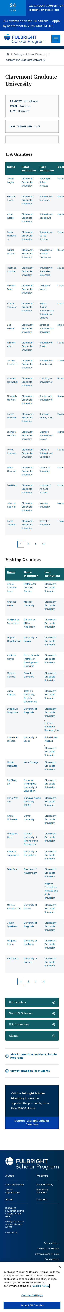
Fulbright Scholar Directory (30, 54)
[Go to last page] (43, 544)
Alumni (13, 1036)
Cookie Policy (40, 1286)
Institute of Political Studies (45, 489)
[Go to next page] (35, 544)
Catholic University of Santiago (45, 453)
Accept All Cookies (31, 1305)
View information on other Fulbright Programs (33, 1056)
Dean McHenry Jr (11, 236)
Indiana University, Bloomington (51, 727)
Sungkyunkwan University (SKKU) (32, 801)
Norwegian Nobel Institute (45, 182)
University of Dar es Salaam (45, 236)
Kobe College (31, 762)
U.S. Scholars (17, 1002)
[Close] (60, 1267)
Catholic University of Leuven (45, 435)
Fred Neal (12, 485)
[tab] (32, 1002)
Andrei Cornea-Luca (12, 587)
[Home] (25, 38)
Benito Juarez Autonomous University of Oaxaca (46, 310)
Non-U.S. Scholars (21, 1013)
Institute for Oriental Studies (30, 587)
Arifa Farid (12, 958)
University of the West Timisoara (45, 253)
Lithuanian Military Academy (30, 623)
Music (60, 324)
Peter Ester (12, 869)
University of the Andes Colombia (45, 271)
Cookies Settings (32, 1295)
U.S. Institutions (19, 1024)
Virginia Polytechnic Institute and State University (51, 890)
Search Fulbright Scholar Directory (32, 1122)
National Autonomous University (46, 328)
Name (11, 167)
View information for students (30, 1071)
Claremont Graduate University (27, 182)
